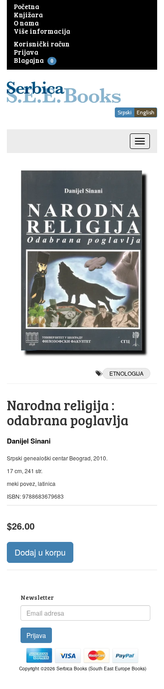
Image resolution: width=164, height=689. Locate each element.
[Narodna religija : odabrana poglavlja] (82, 260)
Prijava (36, 635)
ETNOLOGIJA (126, 373)
